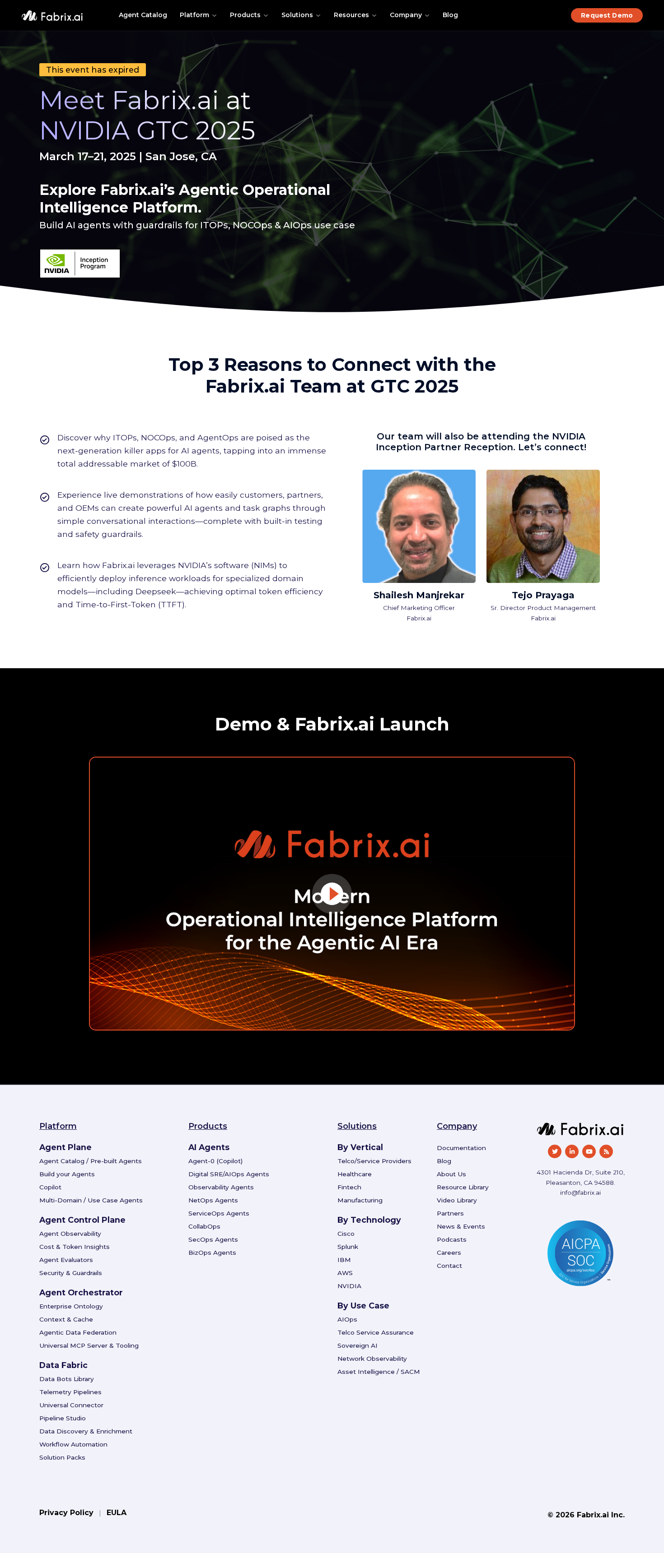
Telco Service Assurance (375, 1332)
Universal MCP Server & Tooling (89, 1345)
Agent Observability (70, 1233)
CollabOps (204, 1226)
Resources (351, 15)
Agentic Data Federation (78, 1332)
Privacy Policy (66, 1512)
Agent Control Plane (82, 1220)
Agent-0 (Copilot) (215, 1161)
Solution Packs (62, 1457)
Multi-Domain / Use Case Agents (91, 1200)
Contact (449, 1265)
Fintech (349, 1187)
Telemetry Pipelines (70, 1392)
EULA (116, 1512)
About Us (451, 1174)
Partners (450, 1213)
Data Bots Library (66, 1378)
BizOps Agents (212, 1252)
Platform (194, 15)
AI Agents (208, 1147)
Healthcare (354, 1174)
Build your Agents (67, 1174)
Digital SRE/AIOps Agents (228, 1174)
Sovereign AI (357, 1345)
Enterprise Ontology (71, 1306)
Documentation (461, 1147)
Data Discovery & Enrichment (85, 1431)
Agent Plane (65, 1147)
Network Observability (372, 1358)
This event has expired (92, 69)
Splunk (347, 1246)
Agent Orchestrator (81, 1292)
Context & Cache (66, 1319)
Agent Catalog (143, 15)
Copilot (50, 1187)
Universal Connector (71, 1405)
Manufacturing (360, 1200)
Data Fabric (63, 1365)
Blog (450, 15)
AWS (345, 1272)
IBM (344, 1259)
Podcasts (452, 1239)
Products (245, 15)
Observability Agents (221, 1187)
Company (406, 15)
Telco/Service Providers (374, 1161)
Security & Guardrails (70, 1272)
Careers (449, 1252)
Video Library (457, 1200)
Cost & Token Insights (74, 1246)
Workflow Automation (73, 1444)
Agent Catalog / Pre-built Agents (90, 1161)
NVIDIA (349, 1286)
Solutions (297, 15)
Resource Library (463, 1187)
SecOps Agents (213, 1239)
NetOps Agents (213, 1200)
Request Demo (607, 15)
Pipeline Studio (62, 1418)
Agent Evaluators (66, 1259)
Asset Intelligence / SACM (378, 1371)
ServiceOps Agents (218, 1213)
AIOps (347, 1319)
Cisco (346, 1233)
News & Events (461, 1226)
